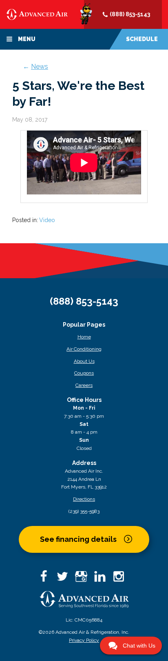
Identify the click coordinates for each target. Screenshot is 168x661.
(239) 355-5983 (84, 511)
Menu (26, 39)
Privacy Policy (84, 640)
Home (84, 337)
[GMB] (84, 579)
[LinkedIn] (102, 579)
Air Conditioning (84, 349)
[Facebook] (46, 579)
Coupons (84, 373)
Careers (84, 385)
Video (47, 220)
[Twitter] (65, 579)
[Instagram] (121, 579)
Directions (84, 499)
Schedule (142, 39)
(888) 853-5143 (129, 14)
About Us (84, 361)
